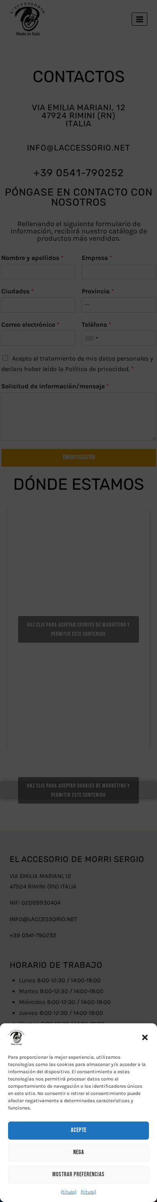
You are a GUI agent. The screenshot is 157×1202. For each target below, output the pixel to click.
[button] (145, 1037)
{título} (68, 1192)
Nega (78, 1152)
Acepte (79, 1130)
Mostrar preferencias (78, 1174)
